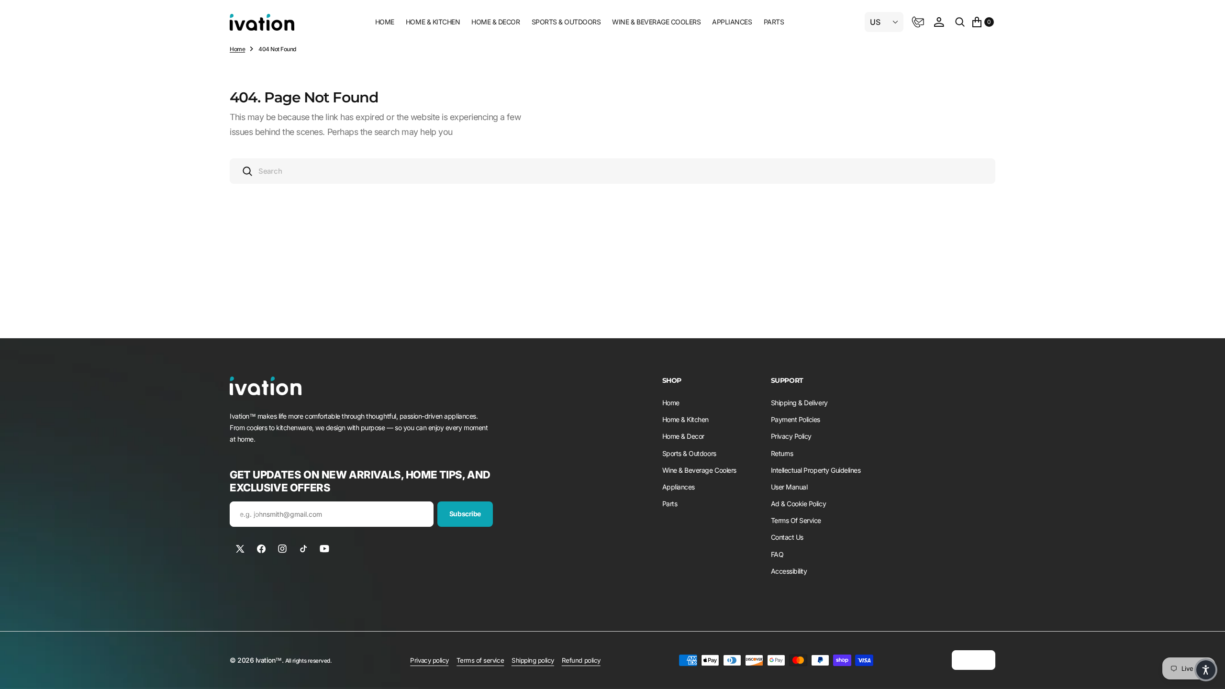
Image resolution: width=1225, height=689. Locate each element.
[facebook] (261, 548)
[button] (938, 22)
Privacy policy (429, 660)
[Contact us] (917, 22)
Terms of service (480, 660)
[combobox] (612, 171)
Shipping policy (533, 660)
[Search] (959, 22)
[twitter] (240, 548)
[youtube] (324, 548)
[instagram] (282, 548)
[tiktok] (303, 548)
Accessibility (789, 571)
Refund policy (581, 660)
